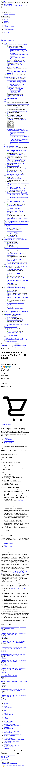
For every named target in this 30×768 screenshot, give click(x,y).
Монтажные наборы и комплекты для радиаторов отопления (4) (19, 139)
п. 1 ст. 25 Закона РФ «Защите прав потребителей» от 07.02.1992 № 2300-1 (14, 572)
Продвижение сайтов (13, 766)
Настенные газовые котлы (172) (18, 49)
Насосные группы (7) (12, 243)
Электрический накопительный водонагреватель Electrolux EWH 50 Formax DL (13, 627)
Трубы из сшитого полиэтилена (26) (16, 205)
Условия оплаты (8, 442)
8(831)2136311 (23, 588)
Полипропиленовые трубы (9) (15, 211)
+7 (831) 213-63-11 (24, 5)
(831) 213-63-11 (5, 758)
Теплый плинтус (18, 238)
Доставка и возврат (9, 441)
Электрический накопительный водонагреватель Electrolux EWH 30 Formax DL (13, 634)
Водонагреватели (16, 345)
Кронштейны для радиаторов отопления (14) (17, 132)
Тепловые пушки (11, 286)
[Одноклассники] (4, 367)
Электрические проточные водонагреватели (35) (17, 85)
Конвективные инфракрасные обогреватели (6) (15, 274)
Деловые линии (8, 546)
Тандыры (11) (13, 341)
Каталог (8, 345)
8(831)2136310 (15, 588)
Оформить (12, 14)
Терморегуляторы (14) (12, 236)
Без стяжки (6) (13, 232)
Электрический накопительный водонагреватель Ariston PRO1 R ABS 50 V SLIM (13, 675)
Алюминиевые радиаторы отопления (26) (18, 104)
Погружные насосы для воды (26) (15, 174)
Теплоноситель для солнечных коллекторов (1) (15, 309)
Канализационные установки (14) (16, 154)
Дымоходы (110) (15, 175)
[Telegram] (10, 367)
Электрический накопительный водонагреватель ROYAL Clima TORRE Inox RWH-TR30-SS (13, 669)
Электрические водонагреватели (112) (17, 80)
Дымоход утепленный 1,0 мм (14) (18, 190)
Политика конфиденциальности (9, 763)
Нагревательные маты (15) (14, 228)
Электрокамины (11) (19, 265)
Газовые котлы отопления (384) (15, 47)
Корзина (6, 14)
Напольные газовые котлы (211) (18, 50)
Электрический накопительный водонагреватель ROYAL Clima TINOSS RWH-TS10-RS (13, 689)
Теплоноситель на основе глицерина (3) (17, 294)
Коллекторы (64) (11, 246)
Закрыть (6, 43)
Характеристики (8, 439)
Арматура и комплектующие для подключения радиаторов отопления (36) (17, 130)
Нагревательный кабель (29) (14, 231)
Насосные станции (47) (13, 166)
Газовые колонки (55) (15, 90)
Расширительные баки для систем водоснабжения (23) (16, 260)
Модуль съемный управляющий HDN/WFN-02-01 (14, 681)
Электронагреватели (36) (22, 266)
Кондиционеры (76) (18, 314)
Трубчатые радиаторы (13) (14, 114)
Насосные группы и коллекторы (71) (15, 240)
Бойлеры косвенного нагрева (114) (16, 95)
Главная (3, 345)
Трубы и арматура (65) (20, 202)
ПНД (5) (9, 214)
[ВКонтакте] (1, 367)
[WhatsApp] (8, 367)
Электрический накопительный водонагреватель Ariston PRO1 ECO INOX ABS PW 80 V (13, 648)
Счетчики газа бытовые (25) (14, 329)
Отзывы (6, 443)
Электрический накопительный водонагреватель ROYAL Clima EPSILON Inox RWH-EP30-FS (13, 642)
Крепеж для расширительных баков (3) (17, 263)
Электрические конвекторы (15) (15, 277)
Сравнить (8, 424)
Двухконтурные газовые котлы (18, 59)
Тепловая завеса (11, 283)
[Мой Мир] (6, 367)
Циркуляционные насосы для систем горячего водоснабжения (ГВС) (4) (16, 159)
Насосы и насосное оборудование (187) (16, 145)
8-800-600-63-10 (5, 5)
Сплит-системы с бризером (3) (15, 320)
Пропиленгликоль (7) (12, 291)
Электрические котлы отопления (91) (16, 61)
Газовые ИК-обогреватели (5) (14, 269)
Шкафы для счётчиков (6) (13, 335)
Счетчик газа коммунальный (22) (15, 332)
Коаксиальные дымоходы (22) (14, 178)
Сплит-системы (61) (12, 317)
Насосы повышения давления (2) (15, 163)
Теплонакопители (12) (12, 98)
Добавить (3, 630)
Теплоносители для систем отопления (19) (15, 289)
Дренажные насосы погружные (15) (16, 168)
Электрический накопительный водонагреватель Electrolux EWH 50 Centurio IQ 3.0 (13, 654)
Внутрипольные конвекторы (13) (15, 116)
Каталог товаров (7, 40)
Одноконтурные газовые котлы (18, 57)
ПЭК (5, 545)
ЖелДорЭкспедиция (9, 543)
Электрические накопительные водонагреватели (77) (18, 82)
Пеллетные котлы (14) (12, 67)
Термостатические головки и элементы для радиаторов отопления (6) (19, 136)
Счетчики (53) (14, 327)
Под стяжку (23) (14, 233)
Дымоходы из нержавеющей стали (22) (17, 193)
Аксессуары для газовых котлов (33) (16, 75)
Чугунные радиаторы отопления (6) (16, 119)
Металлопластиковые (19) (13, 208)
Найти (17, 343)
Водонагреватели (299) (20, 77)
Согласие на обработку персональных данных (13, 765)
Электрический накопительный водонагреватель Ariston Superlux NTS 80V (13, 696)
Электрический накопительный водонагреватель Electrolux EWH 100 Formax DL (13, 661)
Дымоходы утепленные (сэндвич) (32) (17, 187)
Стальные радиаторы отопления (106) (17, 111)
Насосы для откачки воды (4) (14, 171)
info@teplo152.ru (8, 4)
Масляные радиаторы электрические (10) (17, 280)
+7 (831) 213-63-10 (14, 5)
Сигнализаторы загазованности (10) (13, 338)
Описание (6, 438)
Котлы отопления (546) (20, 44)
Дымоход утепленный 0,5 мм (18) (18, 188)
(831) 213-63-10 (5, 756)
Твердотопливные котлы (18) (14, 64)
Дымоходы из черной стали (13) (15, 201)
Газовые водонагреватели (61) (15, 88)
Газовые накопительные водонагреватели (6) (16, 92)
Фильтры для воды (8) (21, 339)
